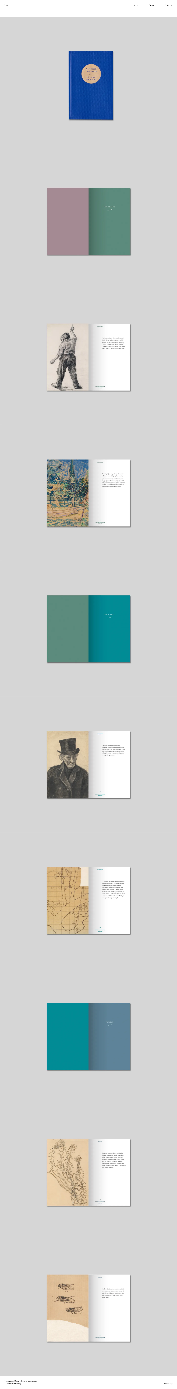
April (6, 5)
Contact (152, 5)
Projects (168, 5)
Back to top (168, 1384)
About (135, 5)
